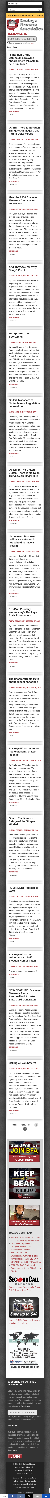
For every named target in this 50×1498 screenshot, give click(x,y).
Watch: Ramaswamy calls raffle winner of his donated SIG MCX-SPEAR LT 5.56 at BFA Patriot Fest (26, 1259)
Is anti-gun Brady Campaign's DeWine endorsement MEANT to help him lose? (24, 59)
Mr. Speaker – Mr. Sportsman (19, 335)
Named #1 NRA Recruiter (20, 1320)
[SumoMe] (46, 1496)
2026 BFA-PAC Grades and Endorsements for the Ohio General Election (26, 1268)
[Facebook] (12, 1496)
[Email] (37, 1496)
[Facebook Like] (21, 1496)
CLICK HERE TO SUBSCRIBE (21, 39)
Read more (14, 111)
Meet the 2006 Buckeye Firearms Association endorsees (23, 200)
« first (14, 1125)
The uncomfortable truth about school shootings (24, 680)
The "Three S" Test (19, 1253)
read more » (39, 15)
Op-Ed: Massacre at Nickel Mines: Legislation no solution (24, 403)
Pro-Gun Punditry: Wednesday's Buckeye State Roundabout (23, 612)
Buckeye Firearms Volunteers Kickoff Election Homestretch (22, 957)
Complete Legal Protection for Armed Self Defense (24, 1288)
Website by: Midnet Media (25, 1492)
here (31, 43)
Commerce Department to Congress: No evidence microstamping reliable (22, 1247)
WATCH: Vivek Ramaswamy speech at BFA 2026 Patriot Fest (21, 15)
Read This (25, 1290)
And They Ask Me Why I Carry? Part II (23, 268)
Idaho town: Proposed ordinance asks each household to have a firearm (22, 541)
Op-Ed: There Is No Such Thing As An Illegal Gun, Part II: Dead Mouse (24, 130)
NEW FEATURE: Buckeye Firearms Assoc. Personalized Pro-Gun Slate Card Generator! (25, 995)
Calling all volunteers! (22, 1062)
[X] (29, 1496)
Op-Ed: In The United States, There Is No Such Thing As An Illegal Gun (24, 473)
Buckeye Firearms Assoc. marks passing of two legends (25, 751)
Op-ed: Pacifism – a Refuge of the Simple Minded (22, 821)
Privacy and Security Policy (24, 1487)
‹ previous (25, 1125)
